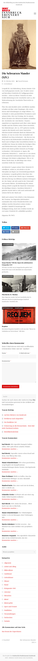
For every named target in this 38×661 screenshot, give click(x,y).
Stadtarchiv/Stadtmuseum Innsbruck (23, 655)
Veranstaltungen (10, 614)
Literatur (7, 592)
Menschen (7, 595)
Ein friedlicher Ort (10, 422)
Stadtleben (19, 308)
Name (4, 353)
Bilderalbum (8, 570)
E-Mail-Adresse (24, 353)
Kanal (6, 585)
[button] (6, 228)
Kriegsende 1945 (10, 588)
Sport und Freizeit (10, 606)
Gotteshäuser (8, 84)
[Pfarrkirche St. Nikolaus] (19, 283)
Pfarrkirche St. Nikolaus (10, 295)
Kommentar (6, 361)
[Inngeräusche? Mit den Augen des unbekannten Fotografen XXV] (19, 251)
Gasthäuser (8, 574)
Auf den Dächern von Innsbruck (15, 415)
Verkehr (7, 621)
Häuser (6, 581)
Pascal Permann (23, 81)
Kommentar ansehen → (10, 449)
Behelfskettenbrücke (11, 432)
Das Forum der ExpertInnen (11, 631)
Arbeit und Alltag (10, 566)
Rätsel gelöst (8, 603)
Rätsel (6, 599)
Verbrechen (8, 617)
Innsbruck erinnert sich (12, 14)
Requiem (5, 326)
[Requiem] (19, 315)
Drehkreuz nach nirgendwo (13, 418)
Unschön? (6, 640)
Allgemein (7, 563)
